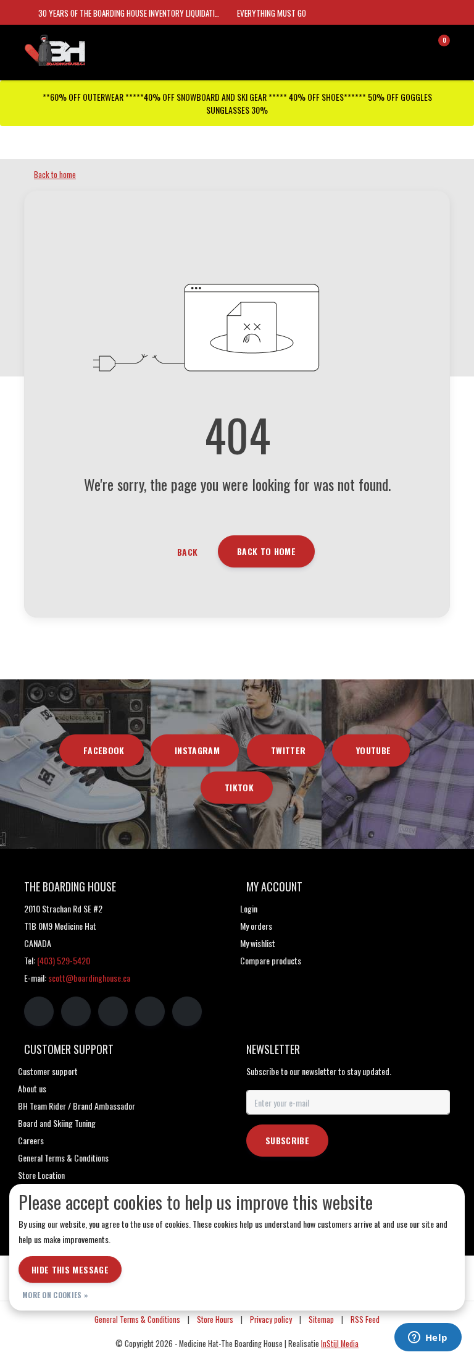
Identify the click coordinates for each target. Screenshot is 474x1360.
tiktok (239, 787)
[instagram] (76, 1011)
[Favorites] (414, 46)
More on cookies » (55, 1295)
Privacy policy (271, 1319)
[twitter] (113, 1011)
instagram (197, 750)
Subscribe (287, 1140)
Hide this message (70, 1269)
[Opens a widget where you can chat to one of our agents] (428, 1338)
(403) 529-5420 (63, 960)
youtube (373, 750)
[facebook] (39, 1011)
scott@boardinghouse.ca (89, 977)
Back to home (266, 551)
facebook (104, 750)
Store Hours (215, 1319)
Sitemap (321, 1319)
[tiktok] (187, 1011)
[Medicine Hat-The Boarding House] (86, 48)
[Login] (391, 46)
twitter (288, 750)
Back (187, 551)
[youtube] (150, 1011)
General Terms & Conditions (137, 1319)
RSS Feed (365, 1319)
